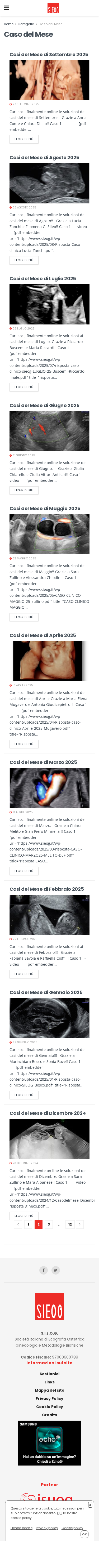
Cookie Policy (49, 1406)
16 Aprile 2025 (22, 685)
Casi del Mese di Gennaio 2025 (46, 992)
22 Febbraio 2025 (24, 939)
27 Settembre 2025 (25, 104)
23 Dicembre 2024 (25, 1163)
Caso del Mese (50, 24)
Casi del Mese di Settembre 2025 (49, 54)
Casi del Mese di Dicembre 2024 (48, 1113)
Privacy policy (47, 1528)
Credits (49, 1415)
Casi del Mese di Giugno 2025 (44, 405)
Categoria (26, 24)
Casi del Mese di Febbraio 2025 (47, 889)
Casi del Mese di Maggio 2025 (45, 508)
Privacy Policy (49, 1398)
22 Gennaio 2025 (24, 1042)
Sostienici (49, 1374)
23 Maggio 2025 (24, 558)
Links (50, 1382)
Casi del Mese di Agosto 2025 (44, 157)
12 (70, 1224)
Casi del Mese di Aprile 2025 (43, 635)
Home (8, 24)
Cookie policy (72, 1528)
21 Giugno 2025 (23, 455)
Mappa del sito (49, 1390)
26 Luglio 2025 (23, 329)
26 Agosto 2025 (24, 208)
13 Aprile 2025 (22, 812)
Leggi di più (24, 139)
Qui (59, 1513)
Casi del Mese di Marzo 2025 (43, 762)
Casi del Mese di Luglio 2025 (43, 278)
